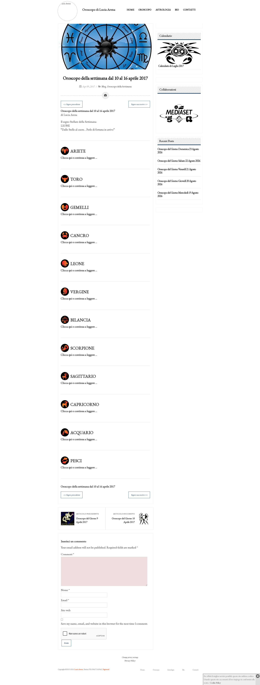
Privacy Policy (130, 660)
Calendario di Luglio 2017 (171, 66)
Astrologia (163, 10)
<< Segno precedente (71, 104)
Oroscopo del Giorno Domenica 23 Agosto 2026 (178, 150)
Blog (104, 86)
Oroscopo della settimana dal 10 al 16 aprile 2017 (105, 78)
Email (64, 600)
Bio (177, 10)
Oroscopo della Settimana (119, 86)
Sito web (65, 610)
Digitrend (105, 669)
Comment (67, 554)
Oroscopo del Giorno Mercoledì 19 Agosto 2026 (178, 194)
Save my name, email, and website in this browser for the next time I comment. (104, 623)
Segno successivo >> (139, 104)
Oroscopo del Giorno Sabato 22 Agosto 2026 (179, 160)
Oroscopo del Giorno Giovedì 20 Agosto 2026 (177, 182)
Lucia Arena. (78, 669)
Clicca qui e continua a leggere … (79, 157)
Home (130, 10)
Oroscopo (144, 10)
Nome (64, 590)
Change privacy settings (130, 657)
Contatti (189, 10)
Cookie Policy (215, 682)
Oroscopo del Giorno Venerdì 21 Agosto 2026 (177, 170)
